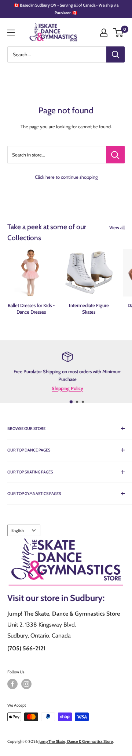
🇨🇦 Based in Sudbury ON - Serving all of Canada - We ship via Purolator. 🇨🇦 (66, 9)
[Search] (115, 54)
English (17, 530)
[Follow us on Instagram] (26, 684)
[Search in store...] (115, 154)
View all (117, 227)
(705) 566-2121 (26, 648)
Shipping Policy (66, 388)
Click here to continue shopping (66, 177)
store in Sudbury (71, 598)
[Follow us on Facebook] (12, 684)
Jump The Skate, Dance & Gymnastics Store (75, 741)
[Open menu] (11, 32)
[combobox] (56, 54)
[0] (118, 32)
